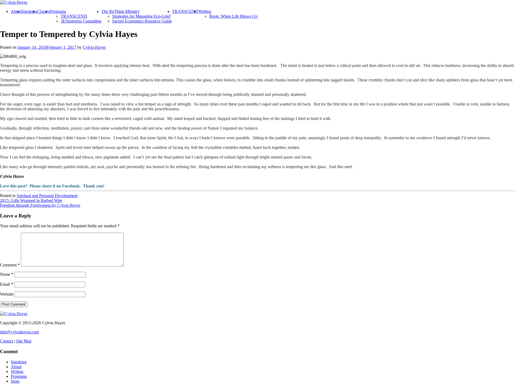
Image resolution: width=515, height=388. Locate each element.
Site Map (23, 341)
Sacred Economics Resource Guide (142, 21)
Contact (6, 341)
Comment (10, 265)
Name (6, 274)
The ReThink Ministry (120, 11)
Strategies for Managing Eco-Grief (141, 16)
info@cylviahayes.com (19, 332)
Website (6, 294)
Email (6, 284)
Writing (204, 11)
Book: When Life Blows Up (233, 16)
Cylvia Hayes (94, 47)
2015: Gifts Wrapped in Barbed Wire (31, 200)
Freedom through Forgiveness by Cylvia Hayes (40, 205)
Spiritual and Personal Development (47, 195)
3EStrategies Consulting (81, 21)
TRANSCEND (74, 16)
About (16, 11)
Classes (43, 11)
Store (15, 381)
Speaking (29, 11)
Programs (58, 11)
